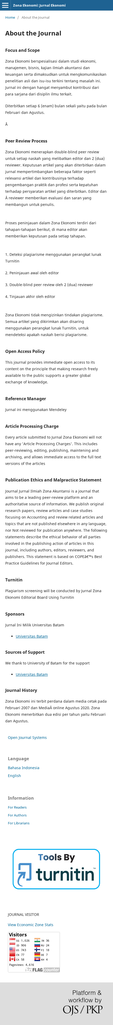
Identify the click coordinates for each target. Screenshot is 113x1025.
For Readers (17, 807)
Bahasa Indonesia (23, 767)
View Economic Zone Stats (30, 924)
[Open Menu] (5, 5)
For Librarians (18, 823)
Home (10, 17)
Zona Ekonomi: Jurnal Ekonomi (39, 5)
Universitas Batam (32, 636)
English (14, 775)
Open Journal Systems (27, 737)
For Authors (17, 815)
